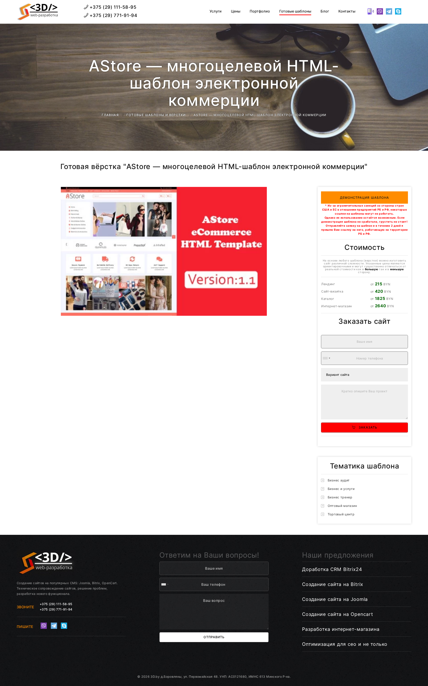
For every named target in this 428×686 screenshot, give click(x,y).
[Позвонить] (371, 11)
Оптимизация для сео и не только (344, 644)
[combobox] (326, 358)
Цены (235, 11)
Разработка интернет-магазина (341, 629)
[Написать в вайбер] (380, 11)
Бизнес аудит (339, 480)
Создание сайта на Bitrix (332, 584)
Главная (110, 115)
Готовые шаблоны (295, 11)
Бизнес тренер (340, 497)
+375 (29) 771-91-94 (112, 15)
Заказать (366, 427)
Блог (325, 11)
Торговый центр (341, 514)
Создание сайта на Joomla (335, 599)
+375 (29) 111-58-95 (112, 7)
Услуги (216, 11)
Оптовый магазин (342, 506)
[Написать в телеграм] (389, 11)
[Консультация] (407, 11)
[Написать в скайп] (398, 11)
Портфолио (260, 11)
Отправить (214, 637)
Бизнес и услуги (341, 489)
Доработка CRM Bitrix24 (332, 569)
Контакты (346, 11)
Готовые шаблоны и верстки (155, 115)
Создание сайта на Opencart (337, 614)
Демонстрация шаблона (364, 197)
